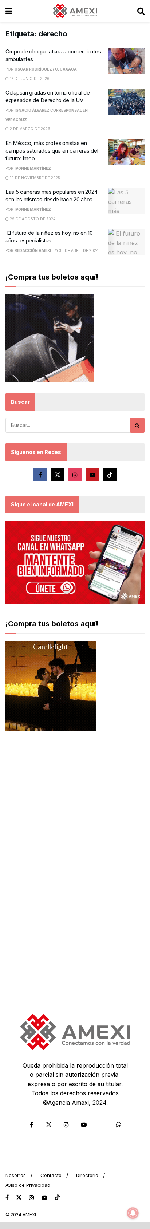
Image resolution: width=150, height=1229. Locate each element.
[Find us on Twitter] (57, 474)
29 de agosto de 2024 (32, 219)
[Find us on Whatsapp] (119, 1124)
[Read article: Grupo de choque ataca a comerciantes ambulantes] (126, 61)
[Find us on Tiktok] (110, 474)
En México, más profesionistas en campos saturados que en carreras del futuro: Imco (51, 151)
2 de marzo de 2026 (29, 128)
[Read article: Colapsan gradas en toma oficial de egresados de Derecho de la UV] (126, 102)
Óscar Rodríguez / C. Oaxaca (46, 69)
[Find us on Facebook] (40, 474)
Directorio (87, 1175)
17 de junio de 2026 (29, 78)
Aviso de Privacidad (27, 1185)
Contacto (51, 1175)
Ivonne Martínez (33, 168)
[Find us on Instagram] (75, 474)
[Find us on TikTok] (57, 1197)
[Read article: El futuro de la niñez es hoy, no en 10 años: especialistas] (126, 242)
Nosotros (15, 1175)
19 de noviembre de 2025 (34, 178)
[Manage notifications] (133, 1213)
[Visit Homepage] (75, 11)
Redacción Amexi (33, 250)
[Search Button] (141, 11)
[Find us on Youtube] (92, 474)
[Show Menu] (8, 11)
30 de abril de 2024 (78, 250)
